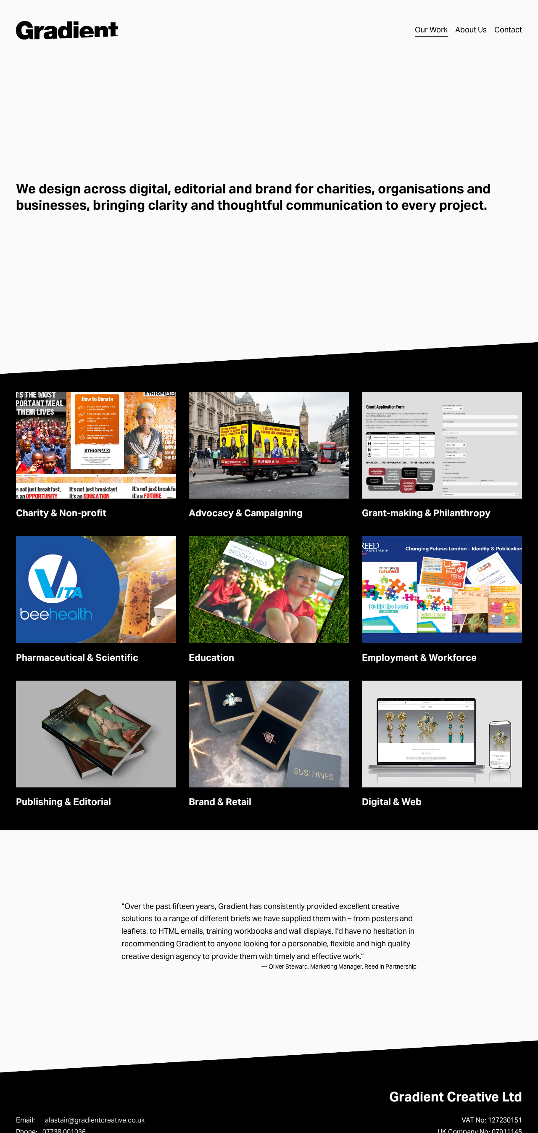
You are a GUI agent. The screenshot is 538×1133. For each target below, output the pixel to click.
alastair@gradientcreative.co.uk (95, 1120)
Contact (508, 29)
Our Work (431, 29)
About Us (471, 29)
